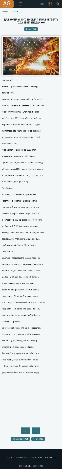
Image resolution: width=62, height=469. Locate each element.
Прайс (10, 457)
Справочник (36, 457)
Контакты (50, 457)
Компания (21, 457)
